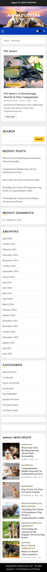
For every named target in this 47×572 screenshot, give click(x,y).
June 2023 (7, 353)
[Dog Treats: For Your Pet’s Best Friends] (11, 490)
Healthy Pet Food (11, 399)
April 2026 (7, 238)
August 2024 (8, 276)
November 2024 (10, 260)
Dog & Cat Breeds (11, 383)
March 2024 (8, 304)
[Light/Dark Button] (38, 31)
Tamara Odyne (12, 101)
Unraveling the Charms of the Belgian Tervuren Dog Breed (32, 533)
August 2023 (8, 342)
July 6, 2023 (26, 101)
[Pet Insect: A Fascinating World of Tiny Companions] (23, 71)
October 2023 (9, 331)
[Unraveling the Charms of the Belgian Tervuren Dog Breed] (11, 529)
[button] (2, 31)
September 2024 (10, 271)
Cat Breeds (8, 377)
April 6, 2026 (29, 460)
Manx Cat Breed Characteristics (29, 553)
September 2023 (10, 337)
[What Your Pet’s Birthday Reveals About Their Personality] (11, 451)
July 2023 (7, 348)
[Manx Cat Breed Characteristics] (11, 549)
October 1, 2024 (30, 558)
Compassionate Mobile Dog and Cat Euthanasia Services (32, 471)
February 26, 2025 (31, 496)
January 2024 (9, 315)
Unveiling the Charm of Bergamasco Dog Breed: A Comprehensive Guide (32, 513)
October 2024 (9, 266)
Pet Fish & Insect (13, 85)
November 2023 (10, 326)
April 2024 (7, 298)
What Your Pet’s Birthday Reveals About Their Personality (30, 452)
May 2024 (7, 293)
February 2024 (9, 309)
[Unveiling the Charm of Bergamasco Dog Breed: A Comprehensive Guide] (11, 510)
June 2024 (7, 287)
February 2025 (9, 249)
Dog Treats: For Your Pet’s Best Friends (21, 180)
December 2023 (10, 320)
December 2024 (10, 255)
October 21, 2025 (30, 477)
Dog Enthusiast (10, 393)
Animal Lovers (23, 15)
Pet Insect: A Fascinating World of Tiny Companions (21, 95)
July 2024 (7, 282)
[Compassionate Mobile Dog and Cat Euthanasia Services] (11, 471)
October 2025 (9, 244)
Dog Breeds (8, 388)
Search (9, 131)
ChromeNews (22, 569)
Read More (10, 117)
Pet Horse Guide (10, 410)
